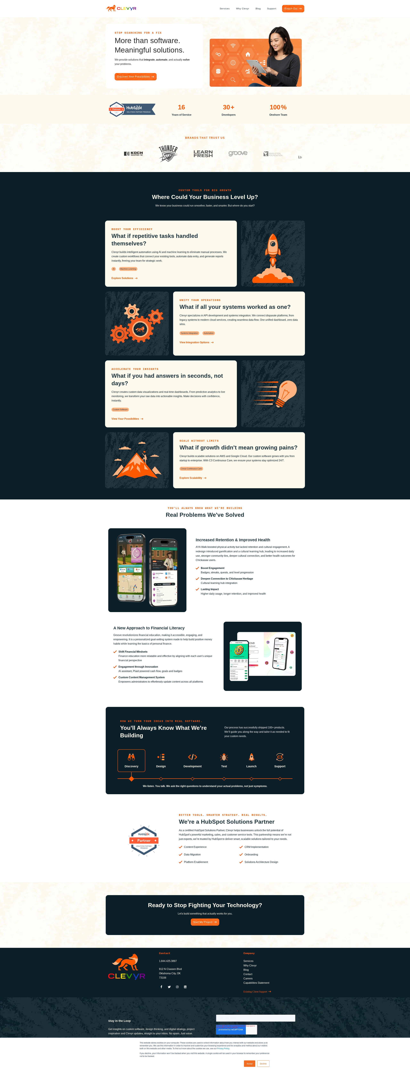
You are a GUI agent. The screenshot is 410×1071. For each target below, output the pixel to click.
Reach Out (290, 8)
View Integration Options (194, 342)
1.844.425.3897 (168, 961)
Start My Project (202, 922)
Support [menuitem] (271, 8)
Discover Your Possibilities (133, 76)
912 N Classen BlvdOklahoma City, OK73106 (170, 973)
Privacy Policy (223, 1048)
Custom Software (120, 409)
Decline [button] (263, 1063)
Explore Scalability (191, 478)
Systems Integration (189, 333)
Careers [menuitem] (248, 978)
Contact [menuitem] (247, 974)
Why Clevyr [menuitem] (242, 8)
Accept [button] (250, 1063)
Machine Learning (128, 269)
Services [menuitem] (225, 8)
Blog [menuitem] (258, 8)
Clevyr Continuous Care (191, 469)
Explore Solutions (122, 278)
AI (114, 269)
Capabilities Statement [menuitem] (256, 982)
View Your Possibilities (125, 418)
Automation (209, 333)
